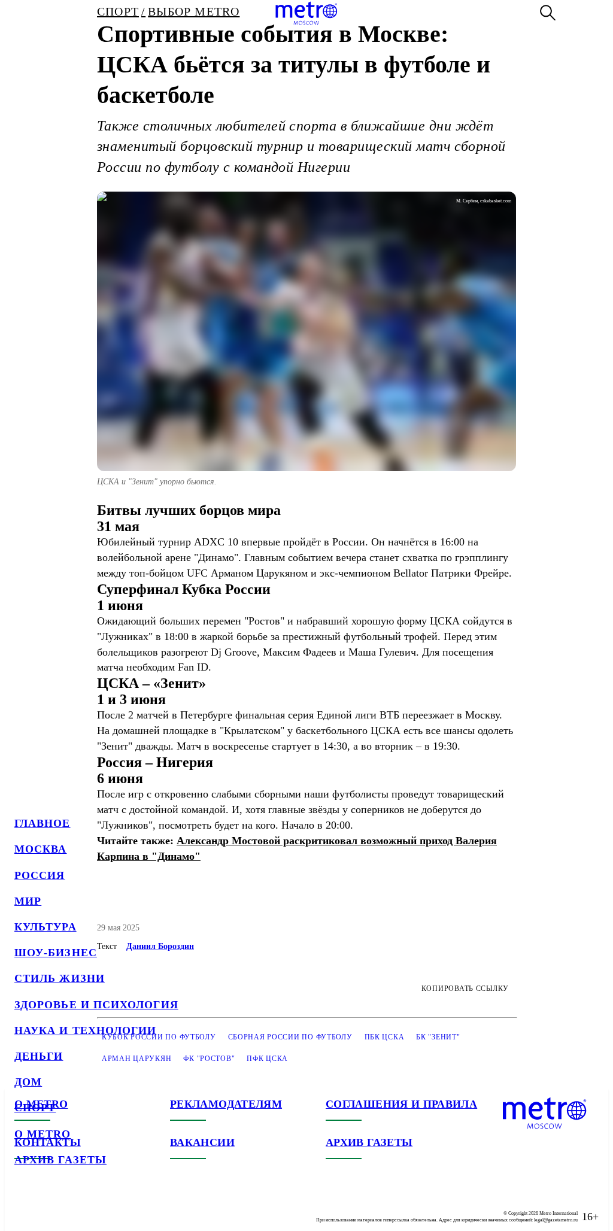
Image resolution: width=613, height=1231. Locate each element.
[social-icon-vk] (24, 1207)
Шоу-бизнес (55, 953)
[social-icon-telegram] (47, 1207)
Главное (42, 823)
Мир (27, 901)
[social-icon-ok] (71, 1207)
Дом (28, 1082)
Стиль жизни (59, 978)
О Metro (42, 1134)
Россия (39, 875)
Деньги (38, 1056)
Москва (40, 849)
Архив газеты (60, 1160)
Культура (45, 927)
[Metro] (306, 13)
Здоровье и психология (96, 1005)
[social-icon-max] (95, 1207)
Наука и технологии (85, 1030)
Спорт (35, 1108)
